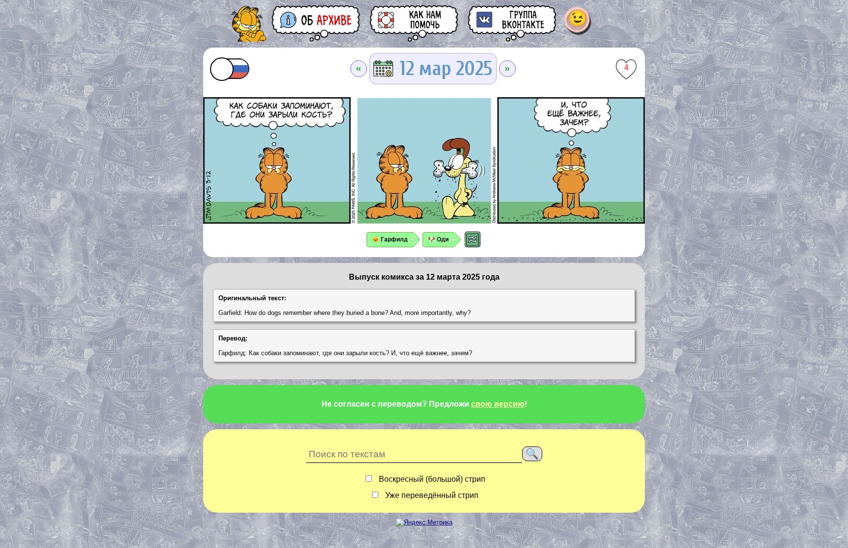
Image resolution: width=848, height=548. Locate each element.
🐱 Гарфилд (390, 239)
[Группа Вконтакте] (513, 23)
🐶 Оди (438, 239)
